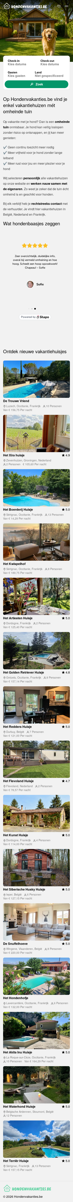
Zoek (39, 84)
